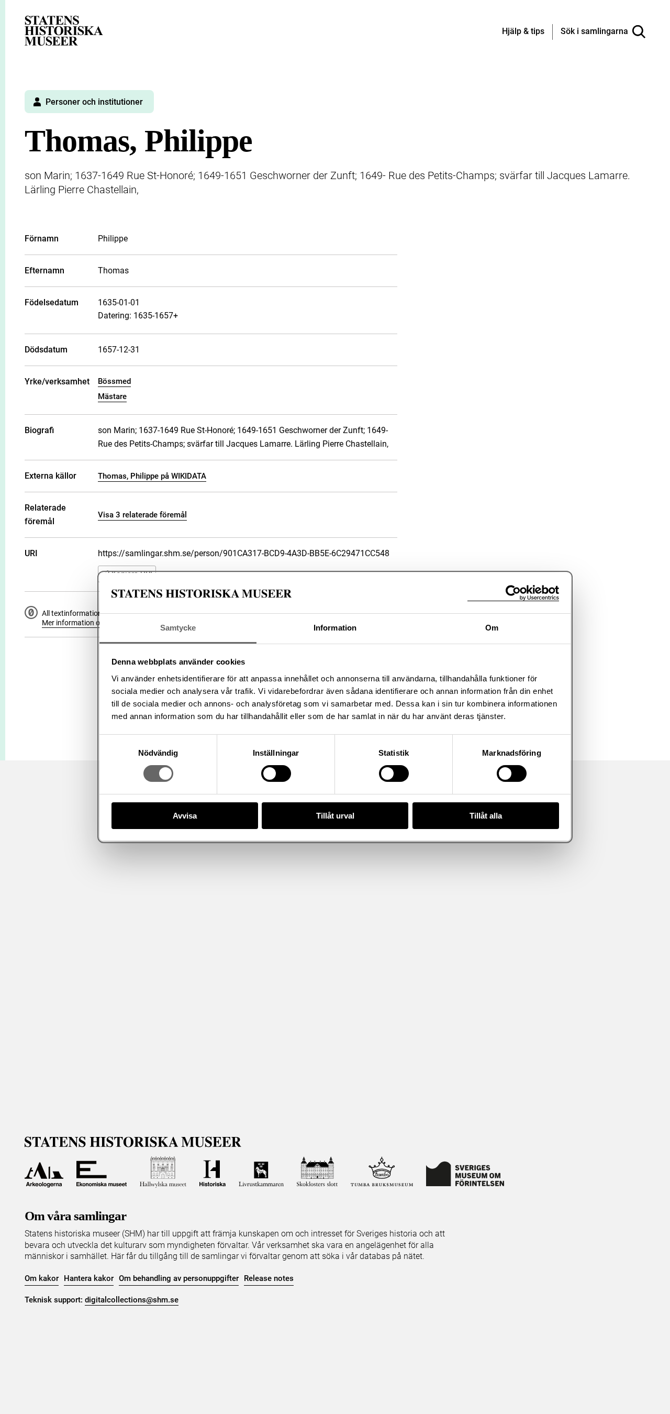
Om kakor (42, 1278)
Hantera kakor (89, 1278)
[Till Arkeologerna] (44, 1172)
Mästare (112, 396)
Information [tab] (335, 627)
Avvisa (185, 815)
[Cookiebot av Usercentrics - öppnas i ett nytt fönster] (513, 593)
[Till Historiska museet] (212, 1172)
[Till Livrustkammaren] (261, 1172)
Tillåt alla (486, 815)
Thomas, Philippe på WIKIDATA (152, 476)
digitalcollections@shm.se (131, 1300)
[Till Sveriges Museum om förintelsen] (465, 1172)
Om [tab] (491, 627)
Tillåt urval (335, 815)
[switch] (276, 773)
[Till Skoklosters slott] (317, 1172)
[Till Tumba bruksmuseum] (382, 1172)
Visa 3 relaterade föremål (142, 515)
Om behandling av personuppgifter (179, 1278)
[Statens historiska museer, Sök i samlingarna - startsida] (64, 30)
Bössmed (114, 381)
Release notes (269, 1278)
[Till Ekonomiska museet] (101, 1172)
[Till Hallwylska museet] (163, 1172)
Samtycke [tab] (178, 627)
